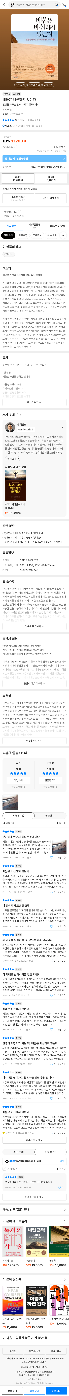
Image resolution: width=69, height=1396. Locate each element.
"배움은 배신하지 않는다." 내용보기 (34, 1016)
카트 (65, 5)
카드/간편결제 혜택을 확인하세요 (47, 166)
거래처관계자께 (43, 1375)
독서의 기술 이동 (13, 1248)
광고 (39, 1378)
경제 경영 (19, 541)
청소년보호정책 (48, 1371)
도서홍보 (31, 1378)
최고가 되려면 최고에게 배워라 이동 (15, 492)
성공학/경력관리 (34, 537)
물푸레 (6, 114)
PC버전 (22, 1375)
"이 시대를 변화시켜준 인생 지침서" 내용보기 (34, 982)
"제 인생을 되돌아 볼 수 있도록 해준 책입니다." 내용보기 (34, 948)
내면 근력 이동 (36, 1248)
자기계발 (19, 533)
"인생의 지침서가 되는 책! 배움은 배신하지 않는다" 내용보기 (34, 1051)
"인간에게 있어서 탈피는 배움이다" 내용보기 (34, 844)
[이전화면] (4, 4)
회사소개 (31, 1375)
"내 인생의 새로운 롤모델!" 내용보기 (34, 913)
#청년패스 (8, 254)
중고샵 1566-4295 (55, 1358)
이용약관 (18, 1371)
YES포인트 (8, 146)
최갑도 (6, 110)
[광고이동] (56, 4)
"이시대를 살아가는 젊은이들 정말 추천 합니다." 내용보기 (34, 1085)
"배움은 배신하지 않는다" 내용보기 (34, 879)
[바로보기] (10, 802)
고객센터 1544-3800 (15, 1358)
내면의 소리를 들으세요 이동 (13, 1307)
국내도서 (8, 533)
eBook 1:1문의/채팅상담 (33, 1362)
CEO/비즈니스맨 (35, 541)
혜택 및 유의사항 (18, 787)
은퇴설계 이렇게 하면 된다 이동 (36, 1307)
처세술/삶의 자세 (34, 533)
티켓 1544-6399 (35, 1358)
